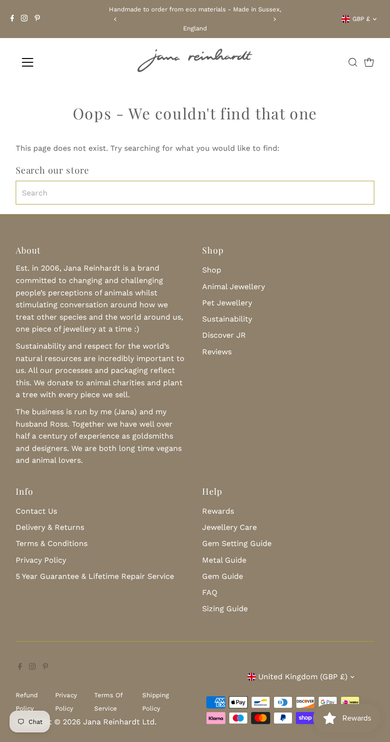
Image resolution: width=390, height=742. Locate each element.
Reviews (217, 351)
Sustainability (227, 318)
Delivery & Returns (50, 527)
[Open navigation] (58, 62)
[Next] (274, 19)
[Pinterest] (37, 19)
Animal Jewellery (233, 286)
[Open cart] (369, 62)
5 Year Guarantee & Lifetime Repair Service (95, 576)
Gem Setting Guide (237, 543)
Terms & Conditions (52, 543)
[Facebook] (12, 19)
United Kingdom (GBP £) (303, 676)
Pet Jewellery (227, 302)
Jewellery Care (229, 527)
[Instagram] (24, 19)
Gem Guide (222, 576)
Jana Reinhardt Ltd (119, 721)
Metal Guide (224, 560)
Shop (211, 269)
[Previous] (116, 19)
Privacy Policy (41, 560)
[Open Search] (353, 62)
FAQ (209, 592)
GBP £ (361, 18)
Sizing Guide (225, 608)
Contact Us (36, 511)
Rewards (218, 511)
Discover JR (224, 335)
